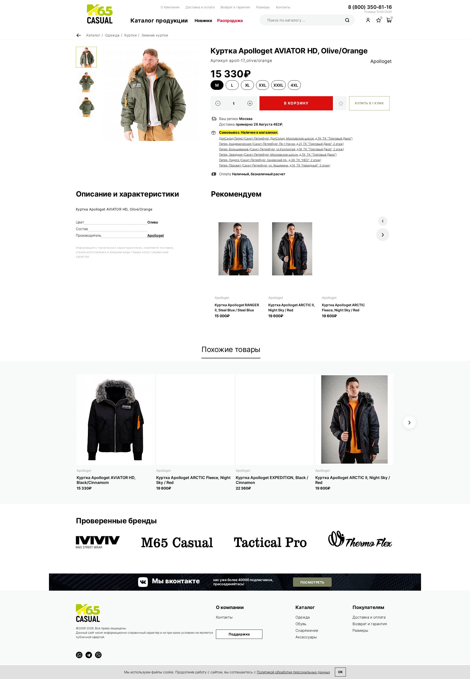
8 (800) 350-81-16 (370, 7)
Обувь (300, 623)
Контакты (283, 7)
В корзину (296, 103)
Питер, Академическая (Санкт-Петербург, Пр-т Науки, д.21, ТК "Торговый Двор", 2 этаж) (281, 144)
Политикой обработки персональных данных (293, 672)
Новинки (203, 20)
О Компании (170, 7)
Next (382, 234)
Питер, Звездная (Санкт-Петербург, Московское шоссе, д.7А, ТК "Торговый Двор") (278, 154)
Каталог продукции (159, 20)
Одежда (302, 617)
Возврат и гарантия (235, 7)
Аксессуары (306, 637)
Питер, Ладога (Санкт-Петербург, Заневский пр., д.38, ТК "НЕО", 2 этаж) (270, 160)
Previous (382, 221)
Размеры (263, 7)
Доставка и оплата (200, 7)
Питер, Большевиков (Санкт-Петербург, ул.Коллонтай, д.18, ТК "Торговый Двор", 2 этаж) (281, 149)
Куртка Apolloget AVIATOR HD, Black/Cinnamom (106, 480)
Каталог (305, 607)
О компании (230, 607)
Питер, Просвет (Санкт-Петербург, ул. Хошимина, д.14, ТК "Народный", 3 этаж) (274, 165)
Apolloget (381, 61)
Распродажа (230, 20)
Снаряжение (306, 630)
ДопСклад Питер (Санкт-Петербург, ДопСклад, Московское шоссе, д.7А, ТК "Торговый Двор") (285, 138)
